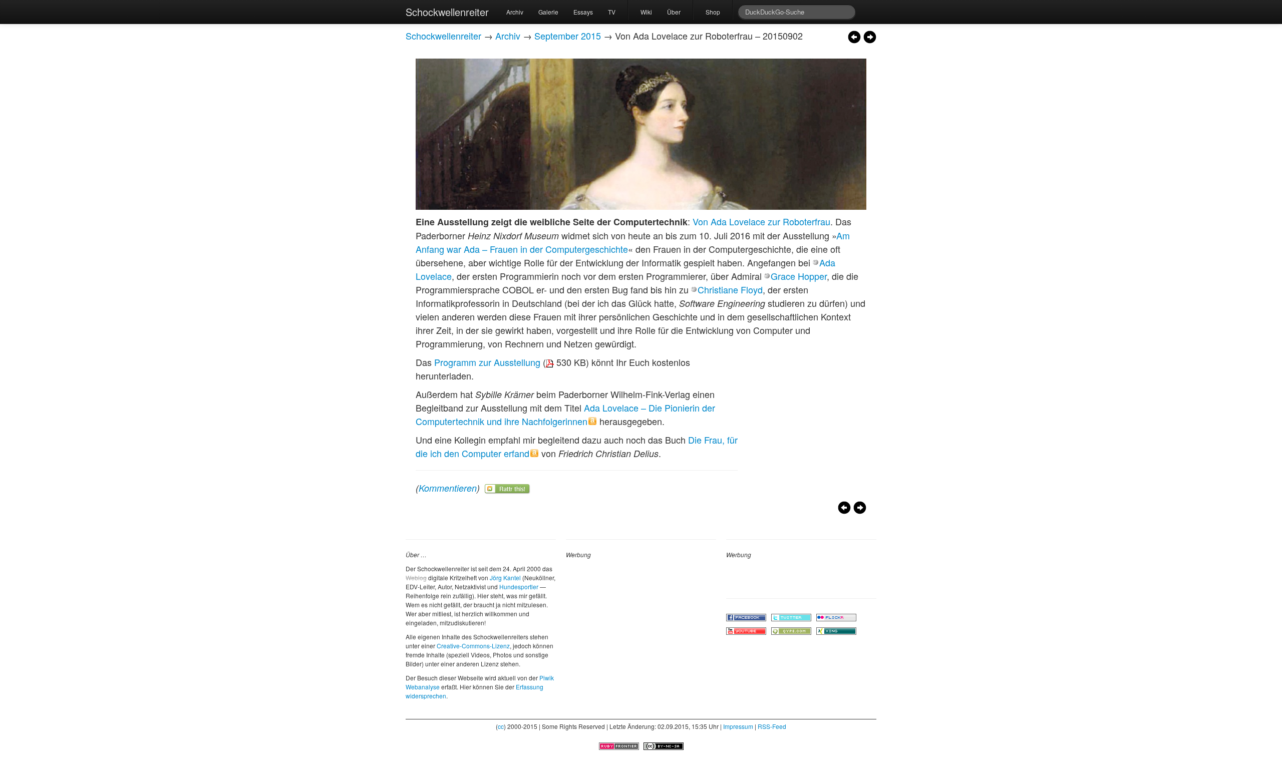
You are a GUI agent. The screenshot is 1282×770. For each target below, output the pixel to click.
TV (611, 12)
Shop (713, 12)
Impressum (738, 726)
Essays (583, 12)
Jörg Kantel (505, 577)
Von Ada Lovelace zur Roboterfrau (761, 221)
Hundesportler (518, 586)
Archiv (514, 12)
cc (501, 726)
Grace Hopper (799, 275)
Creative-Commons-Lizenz (473, 645)
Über (674, 12)
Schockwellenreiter (447, 12)
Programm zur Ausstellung (487, 361)
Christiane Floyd (730, 289)
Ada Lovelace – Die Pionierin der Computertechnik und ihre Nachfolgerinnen (565, 414)
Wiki (646, 12)
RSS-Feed (772, 726)
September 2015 (567, 35)
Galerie (548, 12)
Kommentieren (448, 488)
